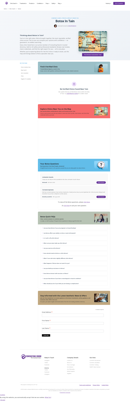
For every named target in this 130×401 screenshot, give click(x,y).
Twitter (46, 362)
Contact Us (69, 360)
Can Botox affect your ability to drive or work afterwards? (59, 233)
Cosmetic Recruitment (95, 360)
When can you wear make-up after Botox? (55, 243)
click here (87, 202)
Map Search (24, 70)
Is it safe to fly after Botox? (51, 238)
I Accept (2, 400)
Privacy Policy (96, 385)
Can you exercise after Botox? (51, 248)
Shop (47, 3)
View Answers (101, 182)
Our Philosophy (70, 369)
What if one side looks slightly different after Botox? (58, 258)
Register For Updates (26, 79)
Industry (108, 3)
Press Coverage (71, 365)
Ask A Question (119, 3)
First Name (46, 320)
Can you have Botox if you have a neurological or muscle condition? (62, 278)
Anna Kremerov (72, 26)
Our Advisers (70, 367)
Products (32, 3)
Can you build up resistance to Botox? (54, 268)
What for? (48, 397)
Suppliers (69, 373)
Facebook (46, 365)
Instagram (46, 360)
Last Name (46, 328)
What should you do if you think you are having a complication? (61, 283)
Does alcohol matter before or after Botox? (55, 253)
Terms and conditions (85, 385)
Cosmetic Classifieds (95, 362)
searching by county (72, 93)
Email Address (47, 312)
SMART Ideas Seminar (95, 367)
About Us (69, 362)
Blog (60, 3)
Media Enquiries (71, 371)
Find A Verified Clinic (26, 67)
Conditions (40, 3)
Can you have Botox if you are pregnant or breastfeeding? (59, 228)
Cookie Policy (105, 385)
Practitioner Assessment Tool (92, 54)
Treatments (23, 3)
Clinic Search (14, 3)
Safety (54, 3)
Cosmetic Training (94, 365)
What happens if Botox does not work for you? (56, 263)
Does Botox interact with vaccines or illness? (55, 273)
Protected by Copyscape (65, 392)
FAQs (22, 76)
